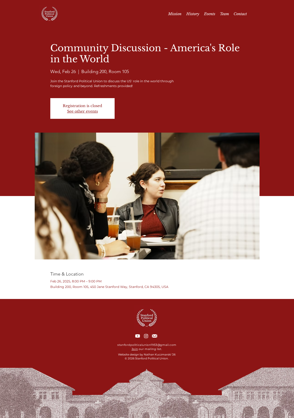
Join (135, 349)
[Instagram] (146, 336)
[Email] (154, 336)
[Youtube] (137, 336)
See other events (82, 111)
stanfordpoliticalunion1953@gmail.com (146, 345)
